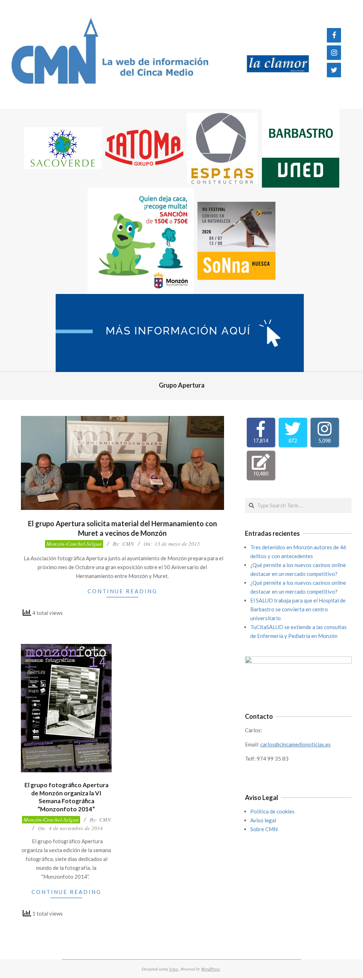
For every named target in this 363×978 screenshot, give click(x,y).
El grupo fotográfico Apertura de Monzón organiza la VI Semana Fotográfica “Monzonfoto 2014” (66, 797)
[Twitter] (334, 70)
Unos (173, 969)
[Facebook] (334, 35)
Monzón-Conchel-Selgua (74, 543)
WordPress (210, 969)
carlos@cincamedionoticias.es (295, 744)
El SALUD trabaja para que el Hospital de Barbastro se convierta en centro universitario (298, 609)
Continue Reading (122, 591)
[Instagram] (334, 52)
